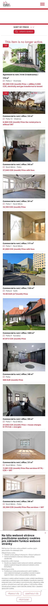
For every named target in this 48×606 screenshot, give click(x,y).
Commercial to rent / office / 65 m (18, 164)
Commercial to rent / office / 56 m (18, 501)
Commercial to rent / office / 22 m (18, 116)
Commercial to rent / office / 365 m (18, 333)
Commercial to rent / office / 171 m (18, 243)
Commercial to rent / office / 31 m (18, 462)
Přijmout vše (13, 593)
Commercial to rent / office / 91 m (18, 201)
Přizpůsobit (24, 599)
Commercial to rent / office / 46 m (18, 374)
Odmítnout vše (31, 593)
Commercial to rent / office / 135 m (18, 288)
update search (26, 32)
